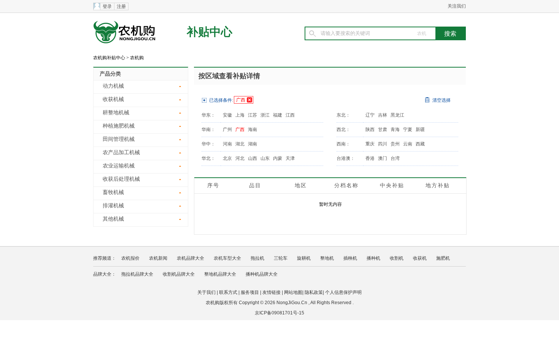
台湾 (395, 158)
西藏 (420, 144)
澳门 (382, 158)
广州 (227, 129)
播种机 (373, 258)
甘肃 (382, 129)
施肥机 (443, 258)
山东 (265, 158)
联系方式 (228, 292)
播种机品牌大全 (262, 274)
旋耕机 (304, 258)
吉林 (382, 115)
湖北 (240, 144)
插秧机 (350, 258)
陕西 (370, 129)
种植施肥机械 (119, 126)
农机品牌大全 (190, 258)
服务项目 (250, 292)
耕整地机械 (116, 112)
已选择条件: (221, 100)
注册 (121, 6)
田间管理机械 (119, 139)
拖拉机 (257, 258)
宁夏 (407, 129)
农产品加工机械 (121, 152)
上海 (240, 115)
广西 (240, 100)
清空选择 (441, 100)
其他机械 (113, 219)
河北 (240, 158)
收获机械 (113, 99)
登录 (107, 6)
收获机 (420, 258)
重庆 (370, 144)
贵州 (395, 144)
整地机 (327, 258)
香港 (370, 158)
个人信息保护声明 (343, 292)
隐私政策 (314, 292)
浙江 (265, 115)
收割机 (396, 258)
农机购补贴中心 (109, 57)
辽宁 (370, 115)
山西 (252, 158)
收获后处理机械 (121, 179)
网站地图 (293, 292)
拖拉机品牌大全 (137, 274)
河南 (227, 144)
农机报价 (130, 258)
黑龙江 (397, 115)
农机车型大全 (227, 258)
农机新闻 (158, 258)
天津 (290, 158)
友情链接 (271, 292)
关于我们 (206, 292)
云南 (407, 144)
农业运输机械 (119, 166)
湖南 (252, 144)
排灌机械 (113, 205)
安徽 (227, 115)
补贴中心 (209, 31)
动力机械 (113, 86)
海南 (252, 129)
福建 (277, 115)
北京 (227, 158)
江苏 (252, 115)
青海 (395, 129)
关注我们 (457, 6)
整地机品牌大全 (220, 274)
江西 (290, 115)
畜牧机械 (113, 192)
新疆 (420, 129)
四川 (382, 144)
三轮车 (280, 258)
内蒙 (277, 158)
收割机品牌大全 (179, 274)
